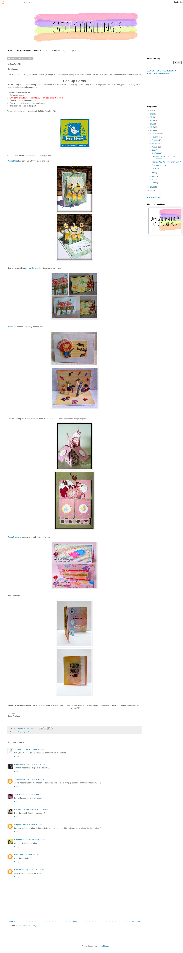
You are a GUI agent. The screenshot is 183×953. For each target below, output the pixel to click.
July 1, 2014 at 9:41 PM (35, 779)
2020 (152, 114)
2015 (152, 127)
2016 (152, 124)
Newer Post (12, 922)
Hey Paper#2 (157, 153)
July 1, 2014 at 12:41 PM (35, 764)
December (156, 134)
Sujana (17, 794)
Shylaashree (19, 749)
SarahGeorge (19, 779)
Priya (16, 855)
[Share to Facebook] (48, 728)
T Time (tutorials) (58, 51)
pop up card (24, 732)
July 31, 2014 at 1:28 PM (34, 870)
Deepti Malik (12, 161)
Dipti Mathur (19, 870)
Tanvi (24, 418)
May (154, 176)
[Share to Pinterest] (51, 728)
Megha (10, 327)
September (156, 144)
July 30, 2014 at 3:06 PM (28, 855)
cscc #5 (17, 732)
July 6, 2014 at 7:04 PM (39, 809)
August (155, 147)
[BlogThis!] (43, 728)
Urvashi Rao (19, 840)
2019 (152, 117)
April (154, 180)
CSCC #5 (155, 169)
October (155, 140)
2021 (152, 110)
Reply (16, 756)
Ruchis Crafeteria (21, 809)
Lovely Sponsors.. (41, 51)
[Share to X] (46, 728)
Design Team (74, 51)
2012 (152, 190)
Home (10, 51)
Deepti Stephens (14, 537)
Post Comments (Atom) (27, 926)
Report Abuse (154, 197)
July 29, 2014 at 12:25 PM (35, 840)
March (154, 183)
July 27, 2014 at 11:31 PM (32, 825)
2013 (152, 187)
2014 (152, 131)
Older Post (136, 922)
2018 (152, 121)
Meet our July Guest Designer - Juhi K (166, 162)
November (156, 137)
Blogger (106, 946)
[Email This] (40, 728)
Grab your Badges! (23, 51)
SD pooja (18, 825)
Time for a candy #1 (159, 165)
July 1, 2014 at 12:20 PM (34, 749)
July (153, 150)
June (154, 173)
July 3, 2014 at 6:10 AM (30, 794)
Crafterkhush (19, 764)
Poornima (17, 74)
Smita (31, 268)
